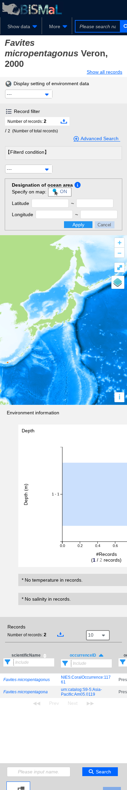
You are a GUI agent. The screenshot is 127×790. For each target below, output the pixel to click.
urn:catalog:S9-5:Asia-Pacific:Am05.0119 (81, 692)
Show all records (104, 72)
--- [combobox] (9, 94)
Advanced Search (100, 138)
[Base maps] (117, 282)
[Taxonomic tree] (18, 784)
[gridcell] (29, 680)
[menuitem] (21, 26)
